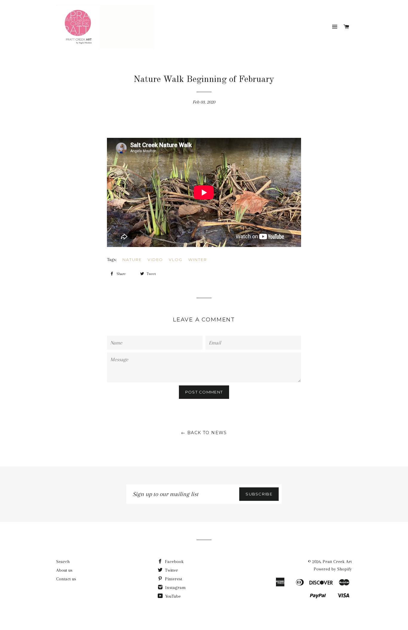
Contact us (66, 579)
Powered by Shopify (333, 569)
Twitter (171, 570)
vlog (175, 259)
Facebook (174, 561)
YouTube (172, 596)
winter (197, 259)
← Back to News (204, 432)
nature (132, 259)
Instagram (175, 587)
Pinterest (173, 579)
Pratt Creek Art (337, 561)
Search (63, 561)
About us (64, 570)
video (155, 259)
